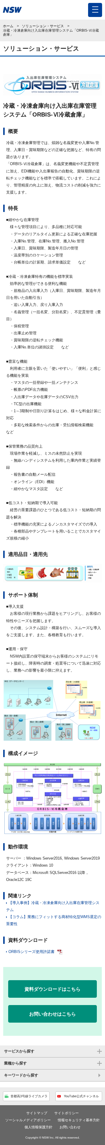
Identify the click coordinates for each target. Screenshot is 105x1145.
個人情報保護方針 (38, 1127)
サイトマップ (36, 1113)
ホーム (8, 26)
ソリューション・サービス (43, 26)
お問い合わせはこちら (52, 1013)
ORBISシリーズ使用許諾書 (31, 951)
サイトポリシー (66, 1113)
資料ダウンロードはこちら (52, 989)
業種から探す (15, 1063)
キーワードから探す (21, 1075)
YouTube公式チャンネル (81, 1096)
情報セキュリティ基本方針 (79, 1120)
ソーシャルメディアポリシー (28, 1120)
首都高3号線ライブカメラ (29, 1096)
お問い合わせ (70, 1127)
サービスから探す (19, 1051)
